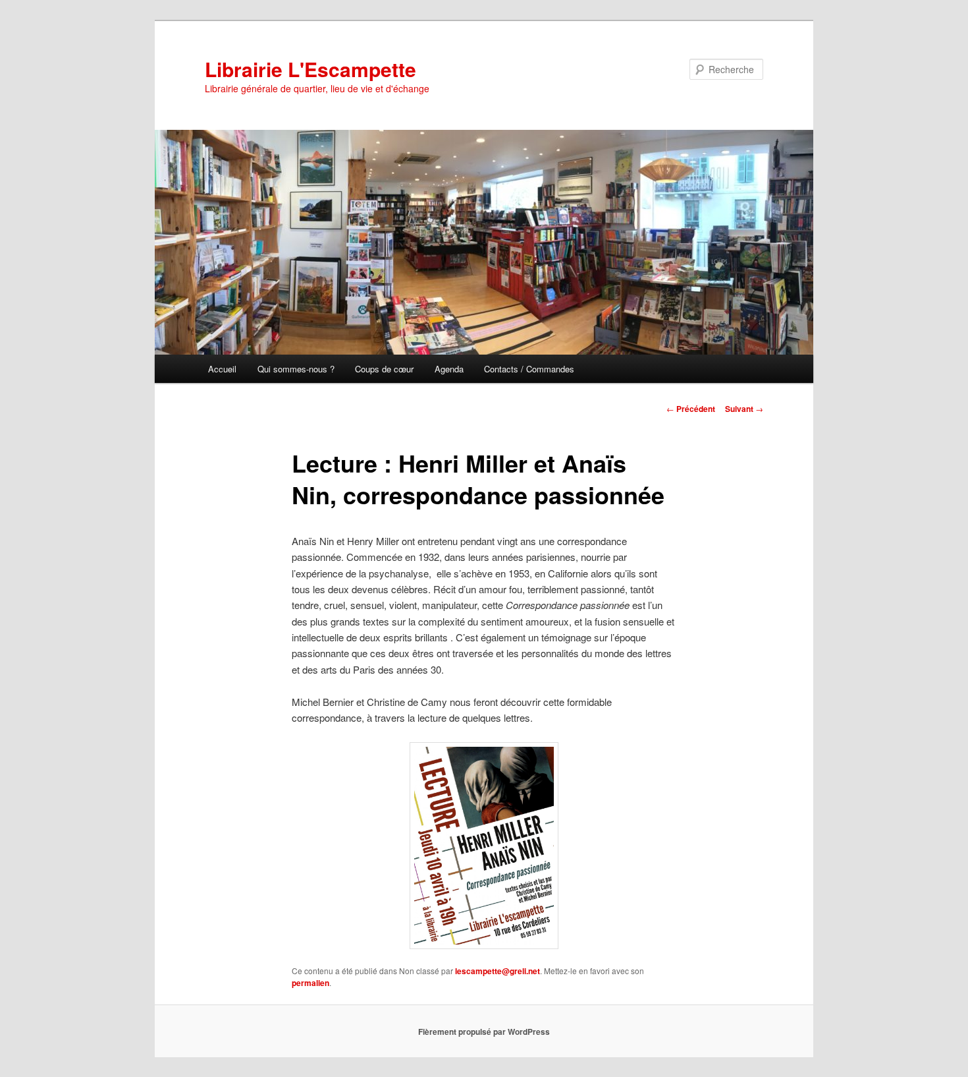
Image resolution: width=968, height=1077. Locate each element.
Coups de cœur (384, 369)
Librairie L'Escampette (310, 69)
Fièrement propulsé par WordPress (484, 1031)
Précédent (690, 409)
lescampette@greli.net (497, 971)
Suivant (744, 409)
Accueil (222, 369)
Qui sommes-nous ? (296, 369)
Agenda (449, 369)
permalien (310, 983)
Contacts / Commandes (529, 369)
